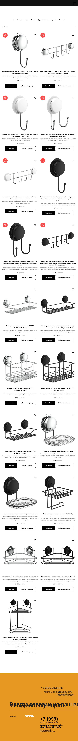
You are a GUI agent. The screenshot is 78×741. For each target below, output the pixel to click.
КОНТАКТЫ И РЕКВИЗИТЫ (53, 688)
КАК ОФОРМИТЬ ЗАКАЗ (64, 694)
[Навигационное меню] (74, 3)
